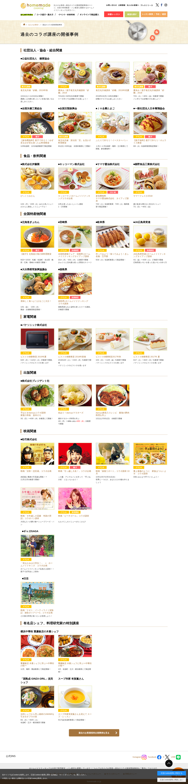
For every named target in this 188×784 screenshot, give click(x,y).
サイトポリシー (65, 775)
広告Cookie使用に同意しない (171, 780)
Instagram (137, 757)
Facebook (152, 757)
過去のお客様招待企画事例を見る (94, 733)
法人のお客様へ (34, 25)
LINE (173, 757)
